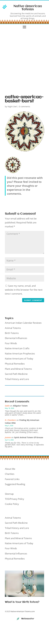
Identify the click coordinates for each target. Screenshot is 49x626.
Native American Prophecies (20, 353)
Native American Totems (27, 8)
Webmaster (27, 619)
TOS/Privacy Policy (14, 498)
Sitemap (9, 493)
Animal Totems (13, 328)
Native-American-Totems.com (23, 611)
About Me (10, 468)
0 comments (24, 106)
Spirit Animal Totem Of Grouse (28, 437)
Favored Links (12, 479)
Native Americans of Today (19, 358)
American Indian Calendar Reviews (23, 322)
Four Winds (11, 343)
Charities (9, 473)
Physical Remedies (15, 363)
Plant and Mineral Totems (18, 368)
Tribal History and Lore (17, 379)
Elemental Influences (16, 338)
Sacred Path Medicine (16, 373)
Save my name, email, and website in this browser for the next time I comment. (23, 289)
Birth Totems (12, 333)
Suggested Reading (15, 484)
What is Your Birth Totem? (22, 602)
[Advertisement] (24, 61)
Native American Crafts (17, 348)
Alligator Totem (20, 405)
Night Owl (12, 106)
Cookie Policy (12, 503)
